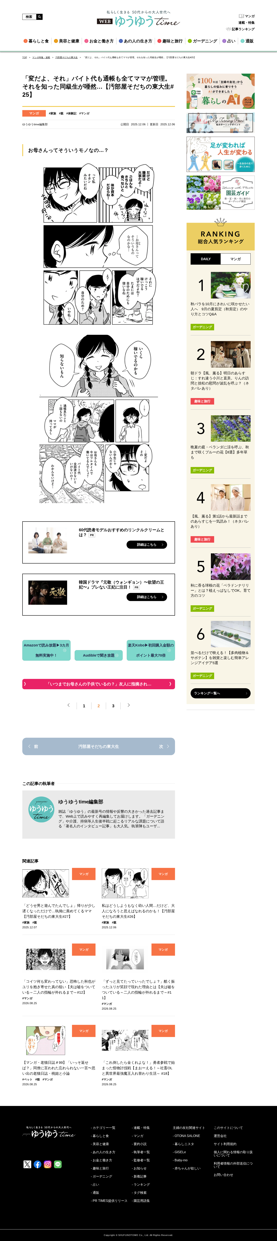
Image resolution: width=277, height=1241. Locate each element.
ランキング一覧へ (207, 693)
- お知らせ (139, 1168)
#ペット (27, 1079)
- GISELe (179, 1152)
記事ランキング (243, 29)
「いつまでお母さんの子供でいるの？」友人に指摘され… (98, 684)
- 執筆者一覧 (141, 1152)
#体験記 (71, 113)
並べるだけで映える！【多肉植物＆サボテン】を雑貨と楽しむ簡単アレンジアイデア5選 (220, 658)
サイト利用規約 (225, 1144)
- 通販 (95, 1192)
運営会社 (220, 1136)
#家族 (52, 113)
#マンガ (84, 113)
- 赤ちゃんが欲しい (187, 1168)
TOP (24, 57)
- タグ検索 (139, 1192)
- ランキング (141, 1184)
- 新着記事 (139, 1176)
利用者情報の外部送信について (233, 1165)
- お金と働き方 (101, 1160)
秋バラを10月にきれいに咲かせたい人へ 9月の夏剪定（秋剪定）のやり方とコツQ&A (220, 309)
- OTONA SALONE (186, 1136)
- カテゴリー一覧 (103, 1127)
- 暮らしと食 (100, 1136)
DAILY (206, 259)
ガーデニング (202, 327)
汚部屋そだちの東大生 (66, 57)
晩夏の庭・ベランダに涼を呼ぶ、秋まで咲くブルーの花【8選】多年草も (220, 452)
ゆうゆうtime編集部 (80, 801)
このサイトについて (228, 1127)
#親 (61, 113)
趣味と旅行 (202, 401)
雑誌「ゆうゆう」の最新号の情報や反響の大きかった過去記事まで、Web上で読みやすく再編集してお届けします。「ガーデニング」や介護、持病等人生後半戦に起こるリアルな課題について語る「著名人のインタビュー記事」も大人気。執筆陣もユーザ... (111, 818)
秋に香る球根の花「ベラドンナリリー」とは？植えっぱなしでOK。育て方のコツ (221, 590)
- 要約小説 (139, 1144)
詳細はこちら (147, 544)
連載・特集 (246, 22)
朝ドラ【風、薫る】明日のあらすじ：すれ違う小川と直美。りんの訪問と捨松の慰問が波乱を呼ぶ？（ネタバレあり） (220, 380)
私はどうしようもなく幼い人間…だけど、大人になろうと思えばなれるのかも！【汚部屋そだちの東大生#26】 (138, 911)
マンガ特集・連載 (41, 57)
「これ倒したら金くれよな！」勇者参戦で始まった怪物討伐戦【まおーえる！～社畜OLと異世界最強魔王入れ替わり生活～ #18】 (138, 1068)
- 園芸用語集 (141, 1200)
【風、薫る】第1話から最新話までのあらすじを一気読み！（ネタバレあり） (220, 521)
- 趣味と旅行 (100, 1168)
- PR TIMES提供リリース (109, 1200)
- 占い (95, 1184)
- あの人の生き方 (103, 1152)
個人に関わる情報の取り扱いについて (233, 1154)
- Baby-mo (180, 1160)
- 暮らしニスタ (183, 1144)
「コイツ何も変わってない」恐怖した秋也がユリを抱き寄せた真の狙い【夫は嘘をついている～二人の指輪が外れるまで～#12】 (58, 986)
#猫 (37, 1079)
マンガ (250, 16)
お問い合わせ (223, 1175)
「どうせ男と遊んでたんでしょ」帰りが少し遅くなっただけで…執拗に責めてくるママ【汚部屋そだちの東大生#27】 (58, 911)
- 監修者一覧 (141, 1160)
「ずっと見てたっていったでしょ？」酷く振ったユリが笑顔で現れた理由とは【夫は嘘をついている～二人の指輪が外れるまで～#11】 (138, 989)
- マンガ (137, 1136)
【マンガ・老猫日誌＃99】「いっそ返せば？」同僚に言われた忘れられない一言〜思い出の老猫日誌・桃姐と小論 (58, 1068)
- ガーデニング (101, 1176)
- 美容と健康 (100, 1144)
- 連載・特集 (141, 1127)
